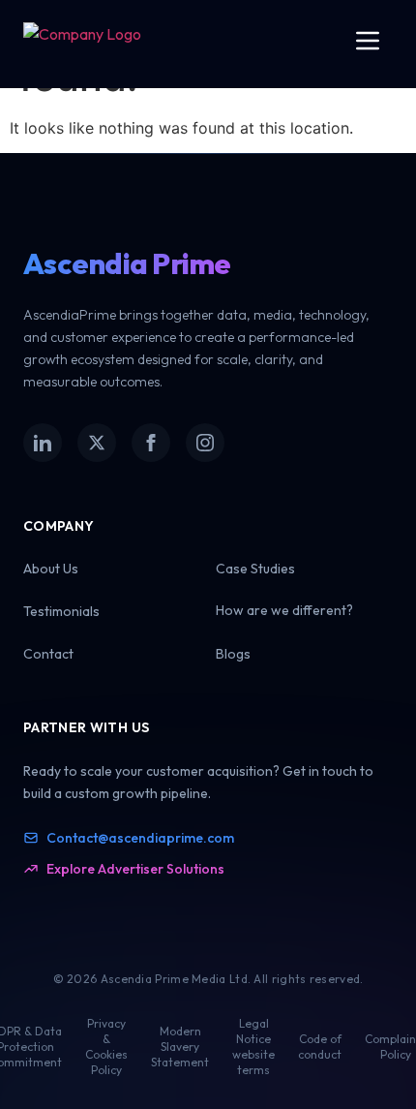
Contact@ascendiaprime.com (140, 838)
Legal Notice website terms (253, 1046)
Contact (48, 653)
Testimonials (61, 611)
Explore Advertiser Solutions (135, 869)
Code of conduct (320, 1047)
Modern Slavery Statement (180, 1046)
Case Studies (255, 568)
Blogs (233, 653)
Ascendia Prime (127, 263)
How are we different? (284, 610)
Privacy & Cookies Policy (106, 1046)
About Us (50, 568)
